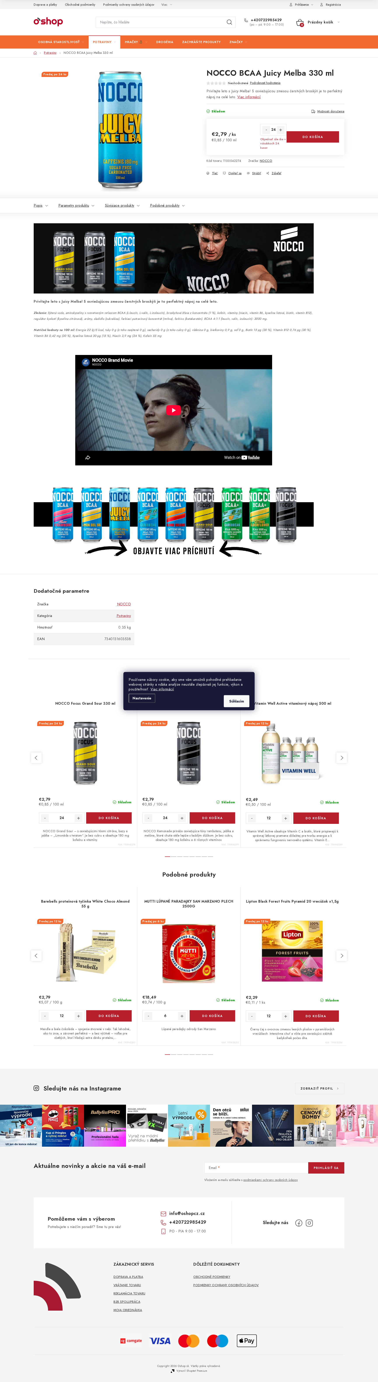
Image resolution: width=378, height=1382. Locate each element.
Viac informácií (162, 689)
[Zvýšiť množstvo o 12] (286, 818)
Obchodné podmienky (80, 4)
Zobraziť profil (317, 1088)
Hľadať (229, 22)
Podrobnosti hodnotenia (265, 83)
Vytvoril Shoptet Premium (192, 1371)
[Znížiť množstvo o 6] (148, 1016)
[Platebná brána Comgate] (131, 1340)
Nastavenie (142, 698)
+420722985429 (266, 20)
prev (36, 758)
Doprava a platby (45, 4)
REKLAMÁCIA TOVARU (129, 1293)
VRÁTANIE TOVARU (127, 1285)
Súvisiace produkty (119, 205)
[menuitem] (61, 42)
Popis (38, 205)
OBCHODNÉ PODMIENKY (211, 1277)
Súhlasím (236, 701)
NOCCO (266, 161)
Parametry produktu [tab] (73, 205)
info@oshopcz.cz (187, 1213)
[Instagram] (309, 1223)
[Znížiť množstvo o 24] (266, 130)
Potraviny (124, 615)
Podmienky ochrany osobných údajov (128, 4)
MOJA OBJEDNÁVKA (128, 1310)
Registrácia (333, 4)
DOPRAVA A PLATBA (128, 1277)
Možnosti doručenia (330, 111)
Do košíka (313, 137)
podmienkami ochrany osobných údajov (270, 1180)
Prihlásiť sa (326, 1168)
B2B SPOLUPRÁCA (127, 1302)
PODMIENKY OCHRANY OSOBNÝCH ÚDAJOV (226, 1285)
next (341, 758)
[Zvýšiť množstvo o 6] (182, 1016)
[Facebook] (298, 1223)
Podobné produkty (164, 205)
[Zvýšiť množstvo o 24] (281, 130)
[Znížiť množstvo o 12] (252, 818)
